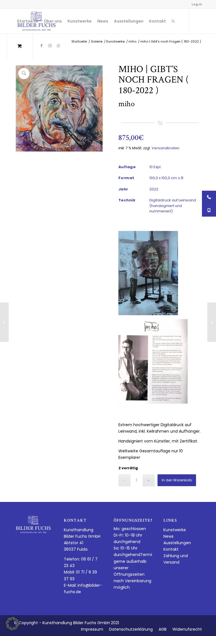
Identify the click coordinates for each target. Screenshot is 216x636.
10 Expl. (155, 167)
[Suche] (173, 21)
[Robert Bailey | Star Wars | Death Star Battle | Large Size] (4, 322)
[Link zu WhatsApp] (58, 45)
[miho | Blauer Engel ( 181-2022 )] (211, 322)
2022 (153, 189)
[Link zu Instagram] (50, 45)
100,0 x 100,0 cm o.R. (166, 178)
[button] (12, 623)
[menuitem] (27, 21)
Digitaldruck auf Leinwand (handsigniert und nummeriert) (172, 205)
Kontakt (171, 549)
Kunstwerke (174, 530)
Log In (197, 4)
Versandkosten (165, 148)
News (168, 536)
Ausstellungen (177, 543)
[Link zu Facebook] (41, 45)
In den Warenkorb (177, 480)
